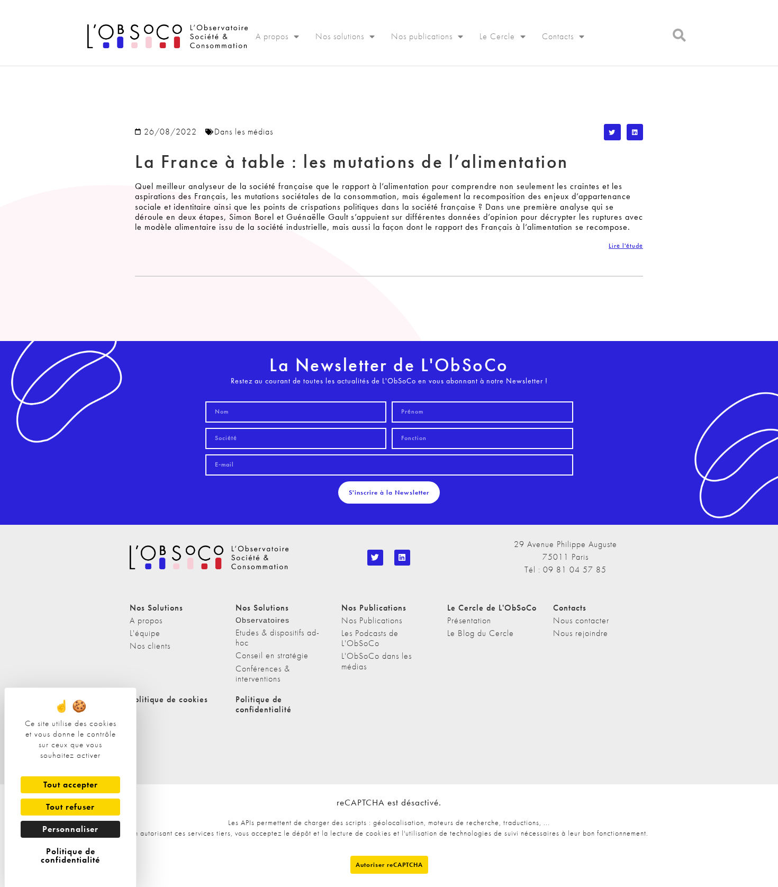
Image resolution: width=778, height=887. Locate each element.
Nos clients (150, 645)
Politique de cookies (169, 699)
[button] (612, 132)
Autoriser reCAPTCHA (389, 865)
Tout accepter (70, 784)
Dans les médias (243, 131)
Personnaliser (70, 829)
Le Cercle (497, 36)
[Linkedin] (402, 558)
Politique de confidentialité (264, 704)
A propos (272, 36)
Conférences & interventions (263, 673)
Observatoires (263, 620)
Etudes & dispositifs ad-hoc (278, 637)
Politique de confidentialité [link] (70, 855)
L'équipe (145, 633)
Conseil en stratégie (272, 655)
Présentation (469, 620)
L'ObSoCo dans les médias (376, 660)
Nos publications (422, 36)
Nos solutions (339, 36)
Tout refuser (70, 806)
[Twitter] (375, 558)
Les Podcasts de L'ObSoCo (370, 638)
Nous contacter (581, 620)
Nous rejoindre (580, 633)
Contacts (558, 36)
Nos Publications (371, 620)
